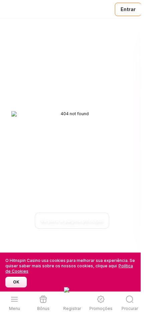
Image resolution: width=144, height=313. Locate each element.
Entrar (128, 9)
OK (16, 281)
